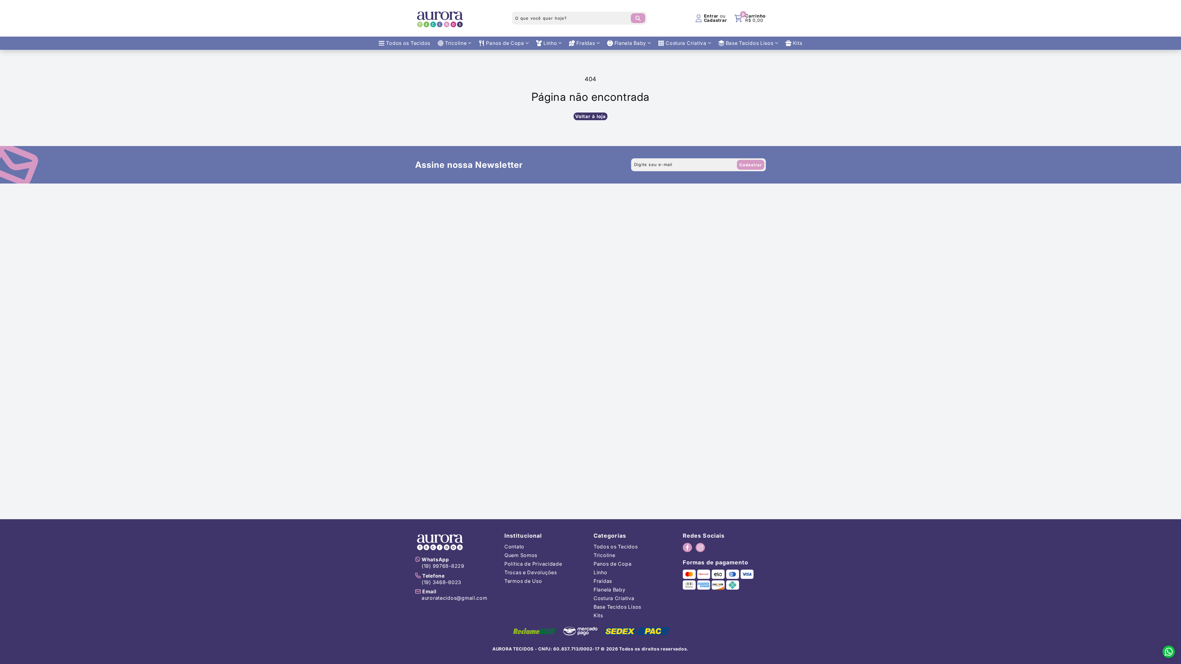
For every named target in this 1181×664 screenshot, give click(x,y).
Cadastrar (750, 164)
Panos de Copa (612, 563)
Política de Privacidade (533, 563)
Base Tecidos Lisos (617, 606)
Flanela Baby (610, 589)
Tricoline (604, 555)
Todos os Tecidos (616, 546)
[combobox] (579, 18)
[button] (750, 18)
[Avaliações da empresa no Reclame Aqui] (534, 631)
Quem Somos (520, 555)
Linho (600, 572)
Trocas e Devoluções (530, 572)
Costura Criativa (614, 598)
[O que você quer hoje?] (638, 18)
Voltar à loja (590, 116)
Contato (514, 546)
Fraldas (603, 581)
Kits (598, 615)
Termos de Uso (523, 581)
